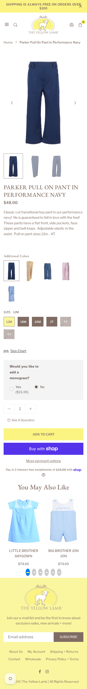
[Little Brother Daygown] (23, 520)
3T (66, 322)
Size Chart (18, 351)
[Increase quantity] (30, 408)
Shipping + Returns (64, 651)
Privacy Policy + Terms (62, 659)
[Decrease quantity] (9, 408)
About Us (16, 651)
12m (9, 322)
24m (38, 322)
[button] (75, 103)
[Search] (15, 24)
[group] (43, 101)
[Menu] (6, 24)
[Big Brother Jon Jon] (63, 520)
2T (52, 322)
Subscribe (68, 637)
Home (8, 42)
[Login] (71, 24)
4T (9, 334)
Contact (14, 659)
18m (23, 322)
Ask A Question (23, 420)
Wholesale (33, 659)
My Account (36, 651)
